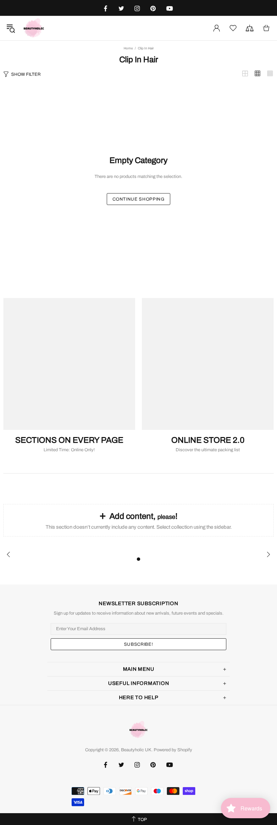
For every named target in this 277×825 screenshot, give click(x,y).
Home (128, 48)
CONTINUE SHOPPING (138, 199)
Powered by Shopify (173, 750)
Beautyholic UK (34, 28)
